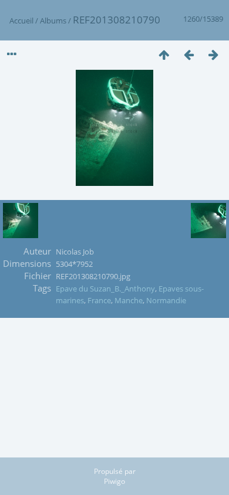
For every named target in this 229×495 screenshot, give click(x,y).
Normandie (166, 300)
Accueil (21, 20)
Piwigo (114, 481)
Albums (53, 20)
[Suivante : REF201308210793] (213, 54)
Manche (128, 300)
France (99, 300)
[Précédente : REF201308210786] (188, 54)
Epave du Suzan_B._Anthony (105, 288)
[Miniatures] (163, 54)
